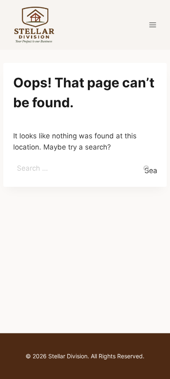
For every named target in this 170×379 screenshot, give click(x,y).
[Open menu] (152, 24)
